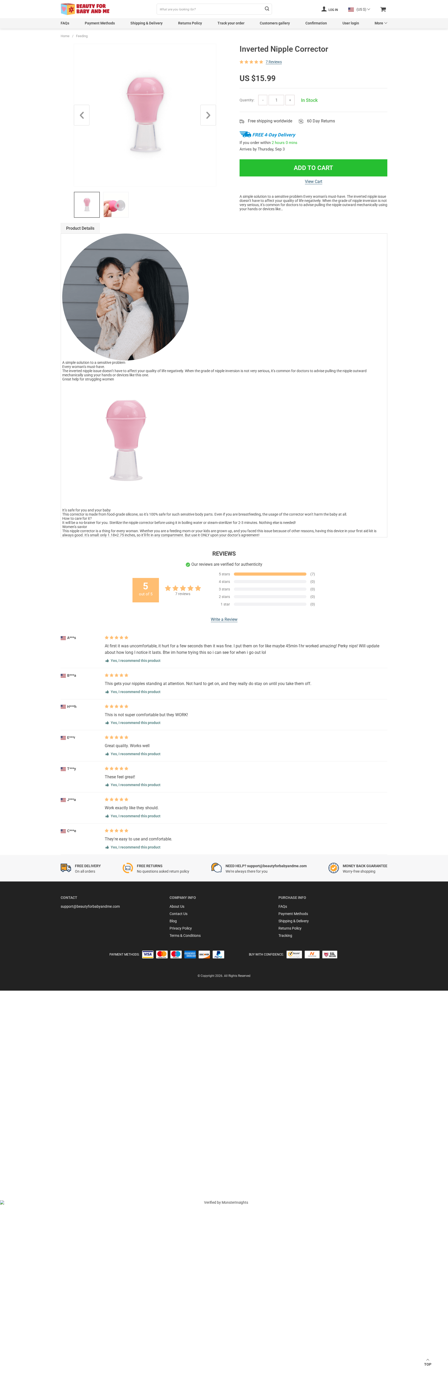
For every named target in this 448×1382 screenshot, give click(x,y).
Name (21, 1116)
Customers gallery (275, 23)
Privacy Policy (181, 928)
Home (65, 36)
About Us (177, 906)
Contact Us (178, 914)
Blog (173, 921)
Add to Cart (313, 168)
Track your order (231, 23)
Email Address (28, 1130)
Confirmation (316, 23)
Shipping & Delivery (146, 23)
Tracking (285, 935)
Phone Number (29, 1144)
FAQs (65, 23)
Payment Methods (100, 23)
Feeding (82, 36)
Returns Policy (190, 23)
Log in (333, 10)
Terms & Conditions (185, 935)
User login (350, 23)
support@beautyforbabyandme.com (90, 906)
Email (21, 1102)
